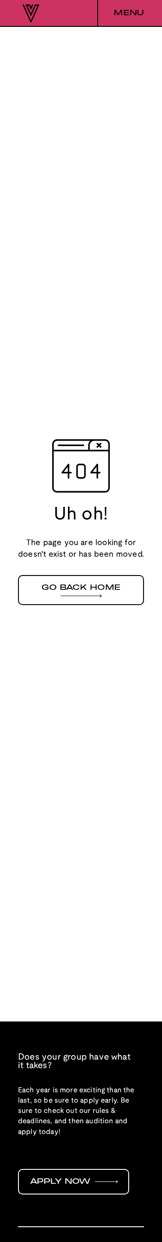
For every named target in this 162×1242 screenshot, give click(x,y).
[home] (29, 13)
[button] (120, 13)
